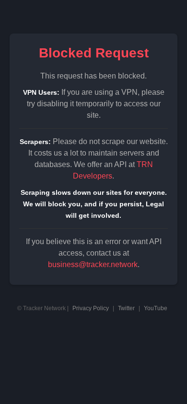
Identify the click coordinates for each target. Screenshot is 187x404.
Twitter (126, 308)
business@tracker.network (93, 264)
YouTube (155, 308)
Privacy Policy (90, 308)
